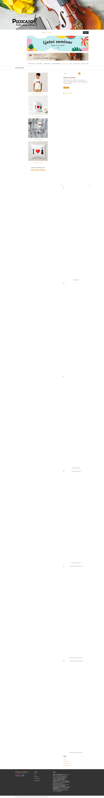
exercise (65, 775)
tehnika (64, 788)
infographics (64, 778)
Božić (54, 775)
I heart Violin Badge (38, 139)
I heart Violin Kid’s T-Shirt (38, 93)
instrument (55, 779)
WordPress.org (66, 765)
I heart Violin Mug (38, 116)
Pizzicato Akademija (56, 63)
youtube (54, 791)
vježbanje (62, 789)
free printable (61, 777)
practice (61, 784)
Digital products (47, 63)
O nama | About (76, 63)
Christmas (59, 775)
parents (67, 782)
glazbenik (55, 778)
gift (66, 777)
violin (54, 789)
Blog (71, 63)
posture (64, 783)
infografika (59, 778)
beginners (60, 774)
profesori (56, 787)
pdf (54, 783)
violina (58, 789)
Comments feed (66, 763)
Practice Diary (66, 784)
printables (62, 785)
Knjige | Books (39, 63)
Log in (64, 759)
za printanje (59, 791)
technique (60, 788)
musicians (62, 780)
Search (85, 32)
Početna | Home (31, 63)
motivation (56, 780)
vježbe (66, 789)
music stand (58, 782)
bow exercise (66, 774)
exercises (55, 777)
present (57, 785)
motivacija (61, 779)
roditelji (62, 787)
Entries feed (65, 761)
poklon (60, 783)
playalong (57, 783)
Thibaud (66, 788)
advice (55, 774)
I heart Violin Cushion (37, 162)
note (63, 782)
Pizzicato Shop (65, 63)
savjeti (67, 787)
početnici (56, 784)
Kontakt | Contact (85, 63)
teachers (56, 788)
